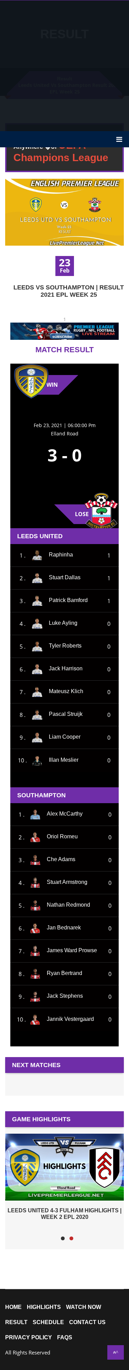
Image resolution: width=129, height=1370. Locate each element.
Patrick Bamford (68, 600)
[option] (64, 1176)
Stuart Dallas (64, 577)
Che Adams (61, 859)
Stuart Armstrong (67, 882)
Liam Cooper (64, 737)
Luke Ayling (63, 623)
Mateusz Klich (66, 691)
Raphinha (61, 555)
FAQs (64, 1337)
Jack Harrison (66, 668)
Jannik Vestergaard (70, 1019)
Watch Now (83, 1307)
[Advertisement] (64, 65)
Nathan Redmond (68, 905)
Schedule (48, 1322)
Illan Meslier (63, 760)
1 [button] (63, 1238)
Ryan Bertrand (64, 973)
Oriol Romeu (62, 836)
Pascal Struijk (66, 714)
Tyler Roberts (65, 646)
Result (16, 1322)
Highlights (44, 1307)
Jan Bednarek (64, 927)
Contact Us (87, 1322)
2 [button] (71, 1238)
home (13, 1307)
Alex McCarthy (65, 814)
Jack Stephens (65, 996)
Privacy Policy (28, 1337)
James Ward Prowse (72, 950)
